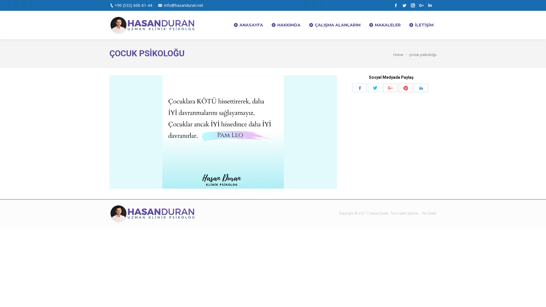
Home (398, 55)
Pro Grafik (429, 213)
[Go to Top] (537, 298)
